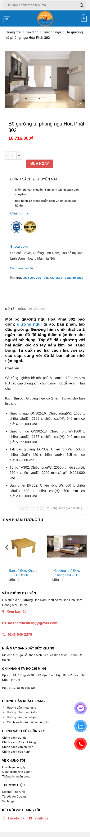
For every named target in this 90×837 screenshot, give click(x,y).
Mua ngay (39, 163)
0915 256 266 (32, 277)
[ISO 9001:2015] (16, 230)
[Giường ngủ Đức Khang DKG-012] (67, 546)
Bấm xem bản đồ (21, 268)
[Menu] (7, 19)
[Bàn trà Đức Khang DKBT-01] (23, 546)
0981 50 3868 (74, 277)
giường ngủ (29, 324)
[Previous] (7, 555)
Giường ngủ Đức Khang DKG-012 (67, 573)
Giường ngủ (52, 32)
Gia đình (32, 32)
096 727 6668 (53, 277)
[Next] (83, 555)
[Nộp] (82, 5)
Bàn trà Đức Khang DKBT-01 (23, 573)
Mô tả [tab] (9, 309)
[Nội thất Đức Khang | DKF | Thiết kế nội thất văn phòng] (45, 18)
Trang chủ (13, 32)
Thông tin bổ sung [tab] (30, 309)
